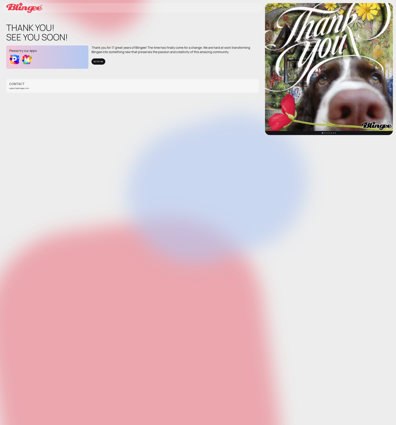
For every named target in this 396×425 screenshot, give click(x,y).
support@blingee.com (19, 88)
